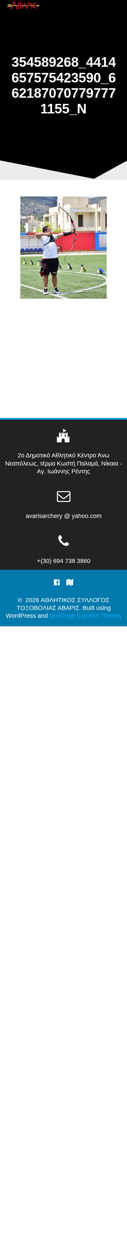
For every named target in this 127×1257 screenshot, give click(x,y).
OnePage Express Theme (84, 615)
